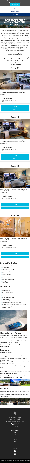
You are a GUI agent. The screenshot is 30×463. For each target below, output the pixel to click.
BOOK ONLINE (15, 109)
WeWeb (15, 462)
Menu (15, 432)
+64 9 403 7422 (13, 2)
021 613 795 (19, 2)
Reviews (15, 439)
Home (14, 428)
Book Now (15, 4)
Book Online (15, 446)
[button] (1, 79)
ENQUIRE (15, 106)
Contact (15, 448)
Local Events (15, 444)
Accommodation (15, 430)
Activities (15, 435)
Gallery (14, 442)
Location (15, 437)
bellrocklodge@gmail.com (15, 426)
